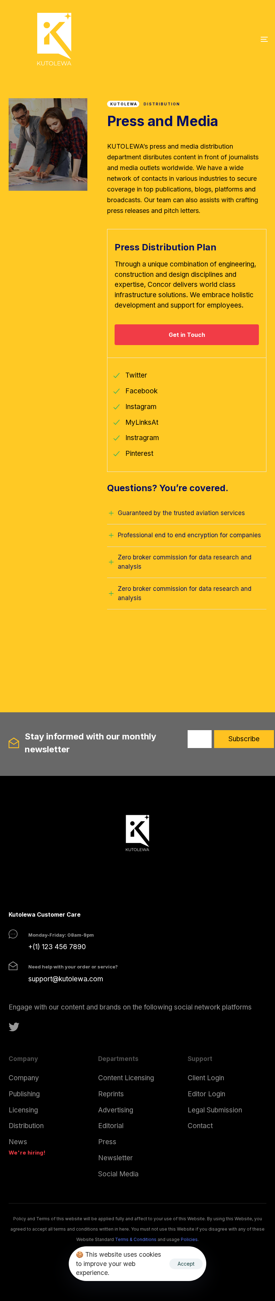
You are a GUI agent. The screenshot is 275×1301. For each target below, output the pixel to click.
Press (107, 1142)
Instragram (142, 438)
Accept (186, 1264)
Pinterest (139, 453)
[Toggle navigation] (224, 39)
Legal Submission (215, 1110)
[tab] (186, 513)
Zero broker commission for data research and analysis (184, 562)
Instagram (140, 407)
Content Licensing (126, 1078)
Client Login (206, 1078)
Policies (189, 1239)
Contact (200, 1126)
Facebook (141, 391)
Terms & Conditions (135, 1239)
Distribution (26, 1126)
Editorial (111, 1126)
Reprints (111, 1094)
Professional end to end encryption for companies (189, 535)
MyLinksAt (141, 422)
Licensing (23, 1110)
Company (24, 1078)
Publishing (24, 1094)
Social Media (118, 1174)
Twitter (136, 375)
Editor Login (206, 1094)
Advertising (115, 1110)
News (18, 1142)
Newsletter (115, 1158)
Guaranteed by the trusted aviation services (181, 513)
